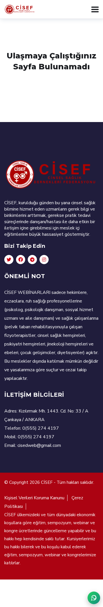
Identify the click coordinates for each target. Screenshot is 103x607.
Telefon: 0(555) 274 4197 (31, 428)
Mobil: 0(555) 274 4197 (29, 437)
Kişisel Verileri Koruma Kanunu (34, 498)
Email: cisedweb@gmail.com (32, 445)
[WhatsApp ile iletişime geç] (94, 598)
